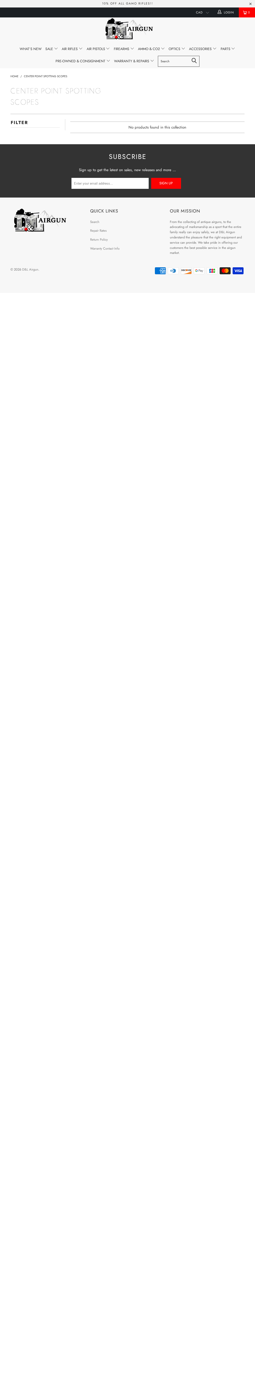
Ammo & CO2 (149, 48)
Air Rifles (70, 48)
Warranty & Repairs (132, 61)
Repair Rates (98, 230)
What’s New (31, 48)
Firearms (122, 48)
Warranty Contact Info (105, 248)
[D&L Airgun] (127, 29)
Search (94, 221)
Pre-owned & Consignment (81, 61)
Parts (226, 48)
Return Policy (99, 239)
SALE (49, 48)
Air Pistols (96, 48)
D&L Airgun (30, 269)
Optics (175, 48)
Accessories (201, 48)
